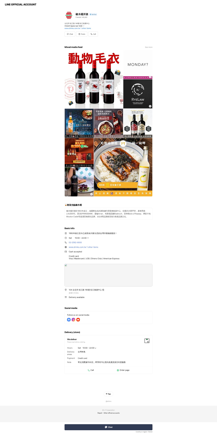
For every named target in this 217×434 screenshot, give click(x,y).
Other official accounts (112, 413)
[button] (81, 34)
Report (100, 413)
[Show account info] (93, 14)
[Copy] (103, 290)
